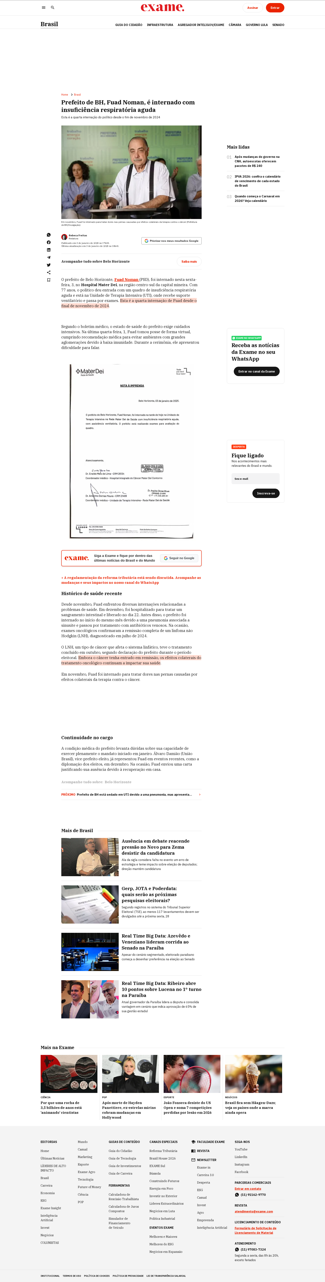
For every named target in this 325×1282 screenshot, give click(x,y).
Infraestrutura (160, 25)
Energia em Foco (161, 1188)
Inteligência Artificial (49, 1218)
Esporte (83, 1164)
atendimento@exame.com (254, 1211)
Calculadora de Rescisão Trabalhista (124, 1197)
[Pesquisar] (53, 8)
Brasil (49, 24)
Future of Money (89, 1187)
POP (81, 1202)
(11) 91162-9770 (253, 1195)
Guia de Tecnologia (122, 1158)
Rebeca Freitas (78, 235)
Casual (82, 1149)
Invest (45, 1228)
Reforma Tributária (163, 1151)
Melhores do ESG (162, 1244)
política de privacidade (128, 1275)
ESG (43, 1200)
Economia (48, 1193)
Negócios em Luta (162, 1211)
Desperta (203, 1182)
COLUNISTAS (50, 1243)
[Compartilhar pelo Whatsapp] (48, 235)
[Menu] (44, 8)
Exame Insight (51, 1208)
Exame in (203, 1167)
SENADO (278, 25)
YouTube (241, 1149)
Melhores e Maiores (163, 1237)
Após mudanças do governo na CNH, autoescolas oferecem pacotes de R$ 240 (257, 161)
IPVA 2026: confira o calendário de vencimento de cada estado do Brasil (258, 181)
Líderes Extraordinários (167, 1203)
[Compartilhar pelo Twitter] (48, 265)
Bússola (155, 1173)
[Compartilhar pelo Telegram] (48, 257)
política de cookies (97, 1275)
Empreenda (205, 1220)
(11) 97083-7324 (253, 1249)
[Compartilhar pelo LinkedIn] (48, 250)
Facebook (241, 1172)
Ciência (83, 1194)
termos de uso (72, 1275)
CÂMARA (235, 25)
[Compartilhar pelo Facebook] (48, 242)
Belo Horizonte (118, 782)
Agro (200, 1212)
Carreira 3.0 (205, 1175)
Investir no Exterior (163, 1196)
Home (64, 94)
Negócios (47, 1235)
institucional (50, 1275)
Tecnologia (85, 1179)
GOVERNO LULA (257, 25)
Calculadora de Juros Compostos (124, 1209)
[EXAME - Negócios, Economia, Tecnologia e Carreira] (162, 7)
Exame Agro (86, 1172)
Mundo (83, 1142)
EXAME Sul (157, 1166)
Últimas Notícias (52, 1158)
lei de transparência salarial (166, 1275)
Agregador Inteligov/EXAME (201, 25)
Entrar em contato (248, 1189)
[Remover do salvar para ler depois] (48, 280)
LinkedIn (241, 1157)
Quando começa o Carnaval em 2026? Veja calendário (257, 198)
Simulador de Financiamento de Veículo (119, 1223)
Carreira (46, 1185)
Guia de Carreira (120, 1173)
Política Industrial (162, 1218)
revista (203, 1151)
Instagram (242, 1164)
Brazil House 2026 (163, 1158)
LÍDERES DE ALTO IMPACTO (53, 1168)
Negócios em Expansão (166, 1252)
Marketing (85, 1157)
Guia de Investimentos (125, 1166)
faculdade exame (211, 1142)
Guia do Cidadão (128, 25)
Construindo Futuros (164, 1181)
